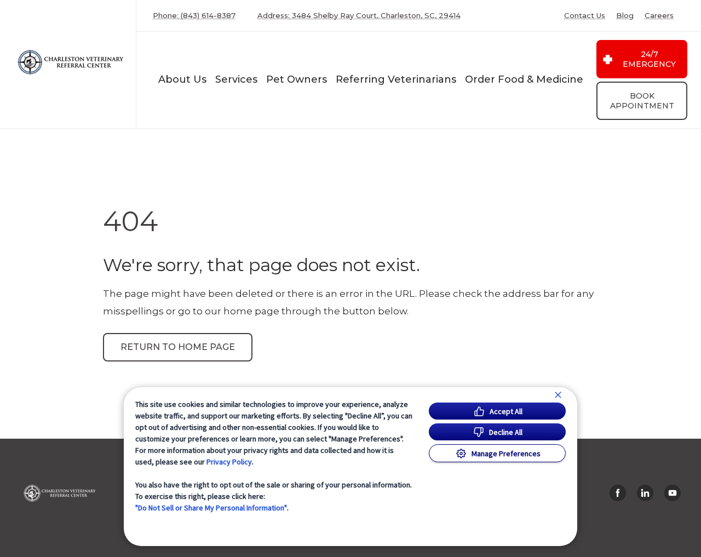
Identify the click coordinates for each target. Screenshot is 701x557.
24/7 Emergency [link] (649, 59)
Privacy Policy (229, 462)
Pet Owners (296, 79)
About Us (182, 79)
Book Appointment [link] (642, 101)
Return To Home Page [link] (177, 347)
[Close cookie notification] (558, 395)
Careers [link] (659, 15)
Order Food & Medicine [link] (524, 79)
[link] (70, 62)
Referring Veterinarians (396, 79)
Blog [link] (625, 15)
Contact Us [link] (584, 15)
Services (236, 79)
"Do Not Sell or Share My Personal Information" (211, 508)
